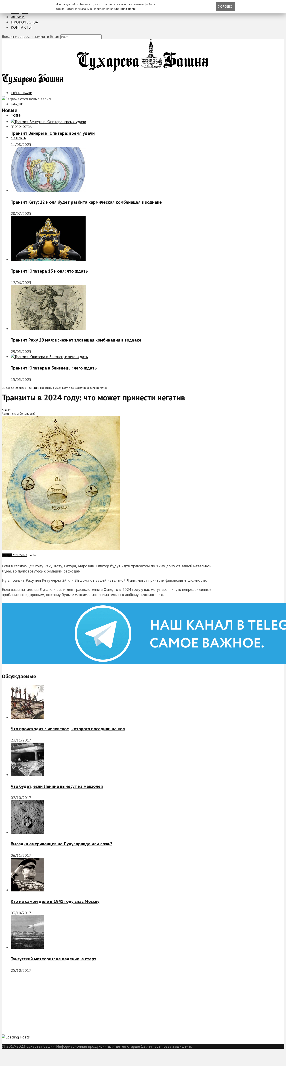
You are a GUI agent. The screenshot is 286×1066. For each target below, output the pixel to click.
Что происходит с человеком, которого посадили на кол (68, 729)
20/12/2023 (19, 555)
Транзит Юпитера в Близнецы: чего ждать (54, 368)
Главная (20, 387)
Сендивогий (27, 414)
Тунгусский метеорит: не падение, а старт (53, 959)
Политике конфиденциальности (114, 9)
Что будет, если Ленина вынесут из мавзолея (57, 786)
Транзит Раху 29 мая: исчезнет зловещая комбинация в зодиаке (76, 340)
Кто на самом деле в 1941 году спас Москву (55, 901)
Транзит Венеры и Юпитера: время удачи (53, 133)
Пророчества (24, 22)
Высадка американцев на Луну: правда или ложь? (61, 844)
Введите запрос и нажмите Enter (30, 36)
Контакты (21, 27)
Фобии (18, 16)
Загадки (17, 104)
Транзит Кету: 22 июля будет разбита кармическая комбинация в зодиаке (86, 202)
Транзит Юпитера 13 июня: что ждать (49, 271)
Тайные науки (21, 93)
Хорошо (225, 6)
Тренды (32, 387)
